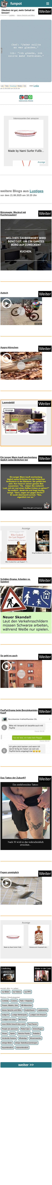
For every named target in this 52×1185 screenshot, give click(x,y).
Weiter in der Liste (43, 968)
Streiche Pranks (24, 1033)
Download (13, 86)
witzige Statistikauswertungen (26, 1043)
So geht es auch (8, 655)
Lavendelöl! (8, 402)
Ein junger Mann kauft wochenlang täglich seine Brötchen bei (18, 458)
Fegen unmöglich (9, 872)
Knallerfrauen (29, 1010)
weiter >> (26, 1065)
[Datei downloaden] (26, 244)
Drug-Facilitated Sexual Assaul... (38, 553)
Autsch (4, 293)
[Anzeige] (26, 159)
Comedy (5, 1001)
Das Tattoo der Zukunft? (13, 778)
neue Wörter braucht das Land (13, 1024)
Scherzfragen (38, 1029)
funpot (16, 3)
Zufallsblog (6, 968)
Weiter (45, 11)
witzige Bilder (7, 1043)
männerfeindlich (22, 1047)
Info (25, 86)
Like (2, 86)
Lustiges (12, 15)
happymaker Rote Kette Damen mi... (26, 166)
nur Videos (17, 992)
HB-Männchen (26, 1005)
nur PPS (28, 992)
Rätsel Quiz (25, 1029)
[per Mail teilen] (26, 98)
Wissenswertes (35, 1038)
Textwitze (36, 1033)
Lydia (36, 86)
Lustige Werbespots (19, 1015)
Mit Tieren (22, 1019)
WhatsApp (23, 1038)
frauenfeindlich (7, 1047)
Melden (20, 86)
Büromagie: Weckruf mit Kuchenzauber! (13, 213)
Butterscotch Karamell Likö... (13, 947)
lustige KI (5, 1015)
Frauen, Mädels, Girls (10, 1005)
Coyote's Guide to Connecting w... (39, 955)
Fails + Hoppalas (26, 1001)
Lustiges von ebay (9, 1019)
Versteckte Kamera (9, 1038)
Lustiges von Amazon (38, 1015)
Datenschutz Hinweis (26, 100)
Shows (4, 1033)
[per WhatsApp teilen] (30, 98)
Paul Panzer (32, 1024)
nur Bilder (5, 992)
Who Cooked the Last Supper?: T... (13, 562)
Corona (14, 1001)
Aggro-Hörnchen (9, 347)
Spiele (12, 1033)
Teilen (7, 86)
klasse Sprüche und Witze (26, 15)
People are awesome (10, 1029)
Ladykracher (42, 1010)
